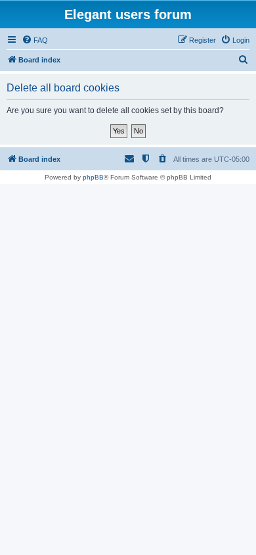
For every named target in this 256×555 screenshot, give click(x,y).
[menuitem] (35, 40)
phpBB (93, 177)
